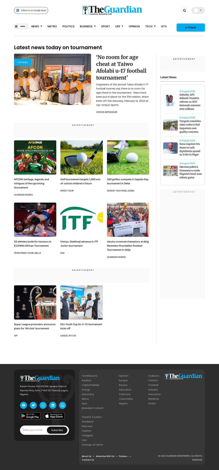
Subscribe (57, 430)
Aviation (86, 380)
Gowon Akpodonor (106, 112)
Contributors (89, 376)
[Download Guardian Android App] (30, 416)
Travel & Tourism (92, 417)
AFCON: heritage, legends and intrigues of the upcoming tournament (31, 183)
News (35, 26)
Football (153, 385)
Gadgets (87, 435)
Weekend (87, 421)
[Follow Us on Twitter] (33, 405)
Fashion (153, 380)
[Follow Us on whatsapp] (62, 405)
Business (86, 26)
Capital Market (90, 385)
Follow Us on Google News (33, 10)
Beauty (123, 385)
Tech (149, 26)
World (151, 403)
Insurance (154, 394)
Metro (52, 26)
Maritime (153, 399)
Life (118, 26)
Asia (84, 403)
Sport (105, 26)
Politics (68, 26)
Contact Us (88, 459)
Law (84, 440)
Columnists (126, 399)
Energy (86, 389)
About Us (86, 456)
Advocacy (88, 394)
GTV (164, 26)
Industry (153, 389)
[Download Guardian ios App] (54, 416)
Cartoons (125, 394)
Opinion (134, 26)
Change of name (92, 444)
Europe (123, 380)
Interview (87, 426)
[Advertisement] (182, 244)
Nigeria (123, 403)
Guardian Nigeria (23, 194)
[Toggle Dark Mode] (198, 10)
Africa (85, 399)
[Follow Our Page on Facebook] (23, 405)
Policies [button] (123, 456)
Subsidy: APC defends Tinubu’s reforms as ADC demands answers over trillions (189, 101)
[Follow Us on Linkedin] (52, 405)
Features (153, 376)
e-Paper (190, 27)
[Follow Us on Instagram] (43, 405)
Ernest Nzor (67, 190)
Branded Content (92, 408)
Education (125, 389)
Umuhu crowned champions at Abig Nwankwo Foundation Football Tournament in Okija (128, 245)
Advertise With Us (105, 456)
